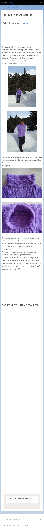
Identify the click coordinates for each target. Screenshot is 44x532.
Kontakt (3, 525)
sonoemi (25, 23)
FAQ (23, 525)
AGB (26, 525)
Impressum (17, 525)
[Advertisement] (22, 401)
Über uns (10, 525)
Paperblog (8, 519)
